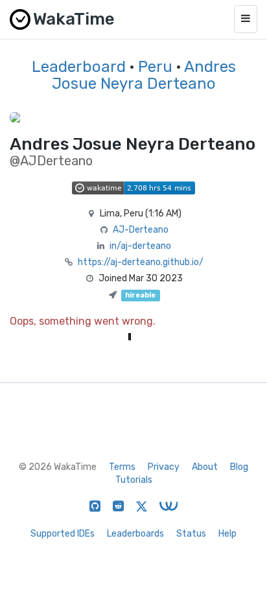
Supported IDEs (62, 533)
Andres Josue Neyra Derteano (144, 75)
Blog (239, 466)
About (205, 466)
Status (191, 533)
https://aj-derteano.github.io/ (140, 262)
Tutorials (133, 479)
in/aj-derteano (140, 245)
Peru (155, 67)
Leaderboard (79, 67)
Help (227, 533)
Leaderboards (135, 533)
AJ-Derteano (140, 229)
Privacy (164, 466)
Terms (122, 466)
